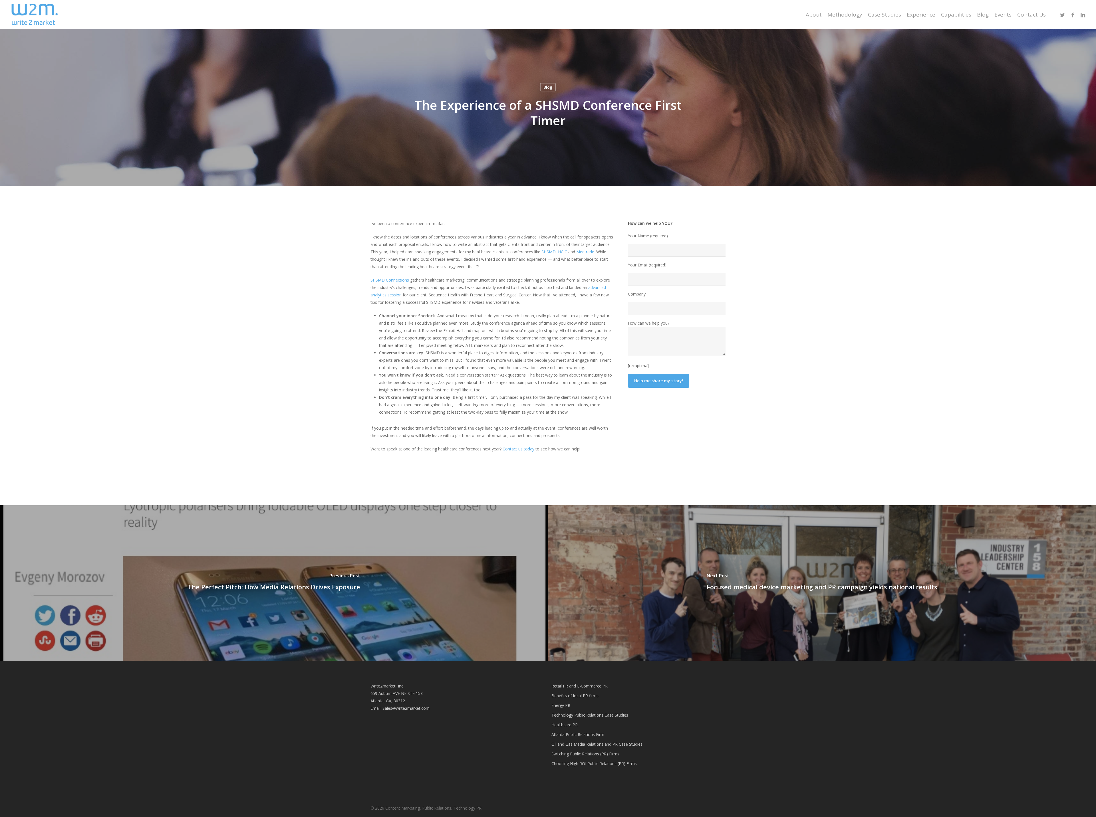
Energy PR (560, 705)
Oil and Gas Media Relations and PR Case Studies (596, 744)
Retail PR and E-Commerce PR (579, 686)
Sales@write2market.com (406, 708)
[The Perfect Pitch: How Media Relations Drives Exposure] (274, 583)
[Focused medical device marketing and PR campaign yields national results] (822, 583)
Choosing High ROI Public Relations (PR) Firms (594, 763)
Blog (547, 87)
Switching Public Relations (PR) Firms (585, 754)
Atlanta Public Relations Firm (577, 734)
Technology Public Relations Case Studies (589, 715)
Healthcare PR (564, 724)
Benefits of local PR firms (575, 695)
